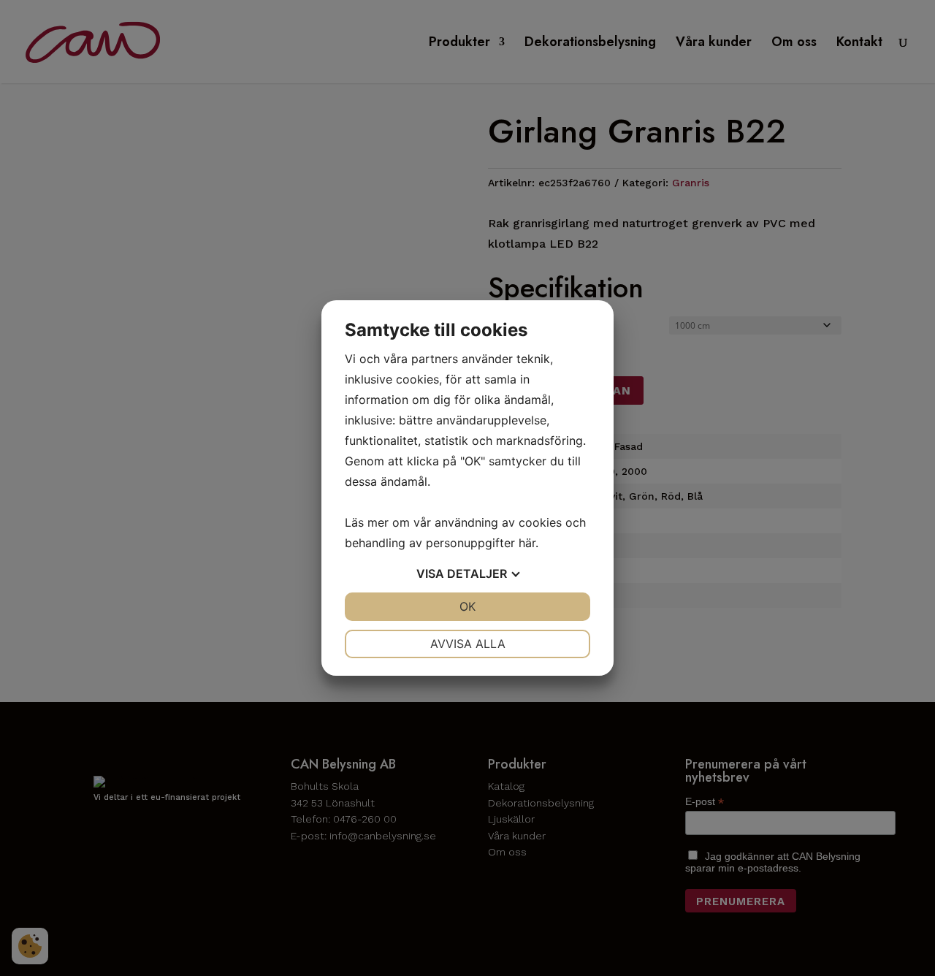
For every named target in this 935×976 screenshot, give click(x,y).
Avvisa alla (467, 643)
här (527, 542)
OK (467, 606)
